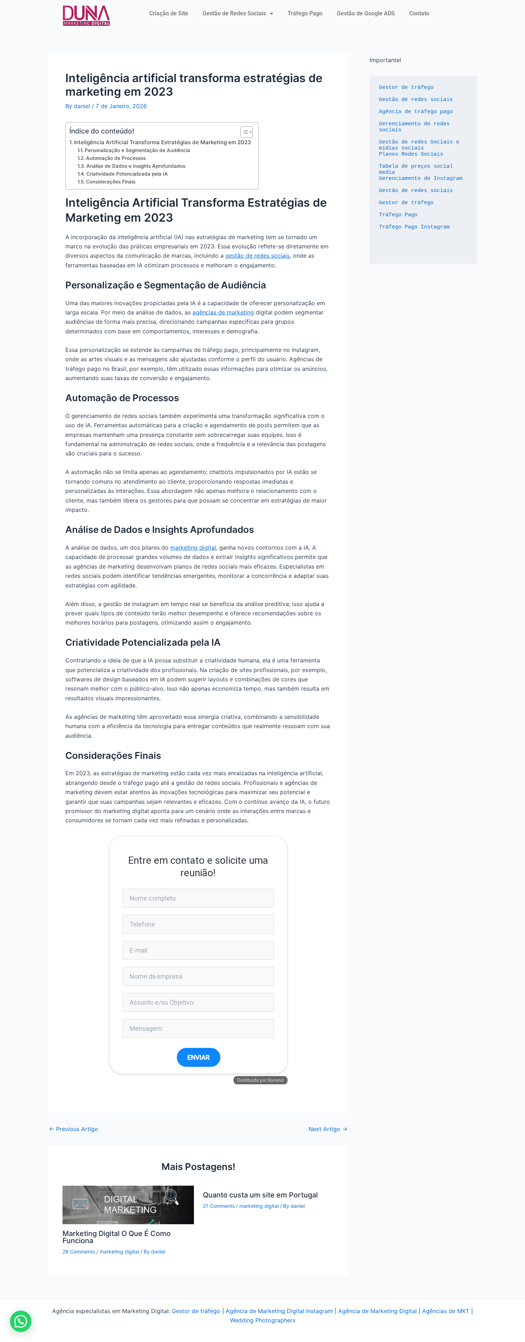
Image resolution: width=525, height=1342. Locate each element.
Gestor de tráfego (406, 88)
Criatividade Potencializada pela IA (127, 174)
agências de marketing (223, 312)
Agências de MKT (445, 1311)
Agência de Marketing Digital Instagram (279, 1311)
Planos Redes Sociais (411, 154)
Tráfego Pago (305, 13)
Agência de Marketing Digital (377, 1311)
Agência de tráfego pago (416, 112)
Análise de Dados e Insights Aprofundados (135, 166)
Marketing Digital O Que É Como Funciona (116, 1237)
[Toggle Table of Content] (243, 132)
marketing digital (193, 547)
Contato (419, 13)
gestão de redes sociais (257, 255)
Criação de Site (168, 13)
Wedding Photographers (262, 1320)
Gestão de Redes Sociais (234, 13)
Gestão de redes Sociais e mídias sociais (420, 145)
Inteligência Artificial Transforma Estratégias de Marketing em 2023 (162, 142)
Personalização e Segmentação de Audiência (137, 150)
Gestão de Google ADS (366, 13)
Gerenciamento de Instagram (420, 179)
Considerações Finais (110, 182)
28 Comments (78, 1251)
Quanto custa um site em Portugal (260, 1195)
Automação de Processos (116, 158)
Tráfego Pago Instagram (414, 227)
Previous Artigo (73, 1129)
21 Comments (219, 1206)
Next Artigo (328, 1129)
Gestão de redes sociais (416, 100)
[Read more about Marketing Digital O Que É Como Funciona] (128, 1204)
